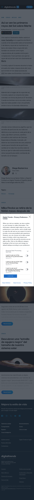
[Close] (30, 217)
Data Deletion (6, 283)
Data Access (17, 283)
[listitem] (17, 251)
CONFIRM (10, 276)
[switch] (26, 256)
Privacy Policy (28, 283)
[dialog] (17, 250)
